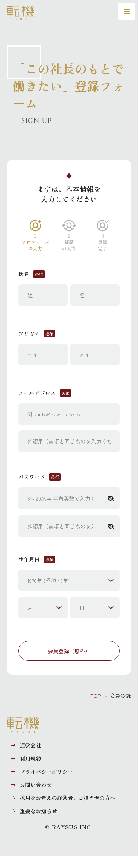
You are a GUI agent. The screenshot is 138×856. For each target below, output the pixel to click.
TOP (95, 695)
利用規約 (30, 758)
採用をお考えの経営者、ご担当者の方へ (67, 797)
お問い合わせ (36, 784)
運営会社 (30, 745)
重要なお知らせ (38, 811)
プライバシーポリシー (46, 771)
